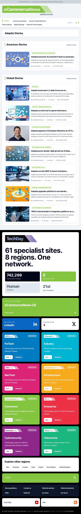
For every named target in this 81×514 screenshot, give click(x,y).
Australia (16, 467)
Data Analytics (7, 24)
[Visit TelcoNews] (54, 430)
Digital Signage (19, 24)
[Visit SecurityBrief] (15, 430)
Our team (45, 493)
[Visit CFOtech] (15, 336)
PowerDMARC (69, 511)
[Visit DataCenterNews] (54, 367)
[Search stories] (74, 477)
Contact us (27, 488)
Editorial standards (67, 488)
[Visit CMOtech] (15, 367)
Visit (7, 357)
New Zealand (51, 467)
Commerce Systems (20, 21)
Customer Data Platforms (37, 21)
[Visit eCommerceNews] (15, 399)
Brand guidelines (11, 488)
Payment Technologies (34, 24)
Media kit (18, 357)
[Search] (76, 22)
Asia (7, 467)
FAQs (7, 493)
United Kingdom (64, 467)
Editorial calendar (48, 488)
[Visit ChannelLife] (54, 336)
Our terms (64, 493)
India (33, 467)
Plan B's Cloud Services (41, 511)
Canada (25, 467)
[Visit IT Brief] (54, 399)
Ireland (40, 467)
